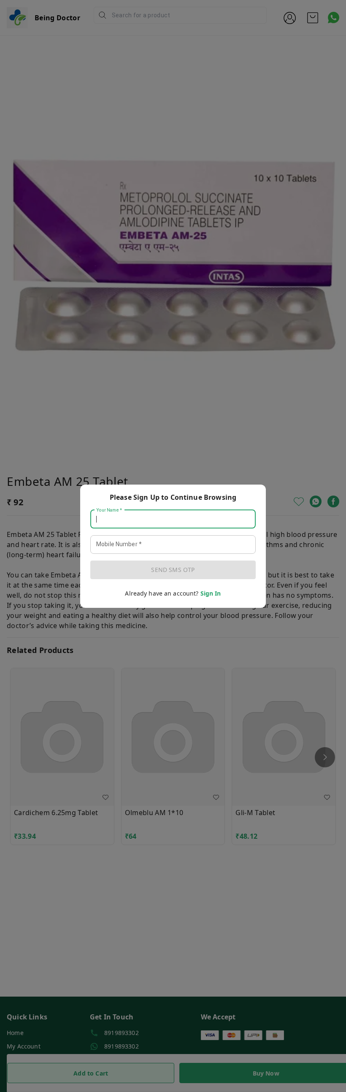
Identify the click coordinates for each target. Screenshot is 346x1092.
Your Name (109, 509)
